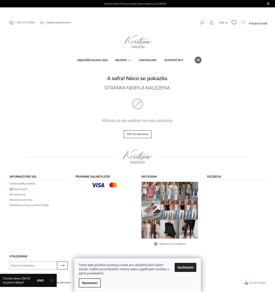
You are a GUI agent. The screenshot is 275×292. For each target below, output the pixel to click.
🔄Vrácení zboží (18, 189)
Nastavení (90, 283)
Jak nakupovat (17, 194)
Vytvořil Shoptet (257, 282)
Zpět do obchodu (137, 134)
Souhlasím (185, 267)
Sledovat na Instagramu (172, 243)
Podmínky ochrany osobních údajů (29, 205)
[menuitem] (92, 60)
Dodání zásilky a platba (22, 183)
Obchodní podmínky (21, 199)
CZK (222, 22)
